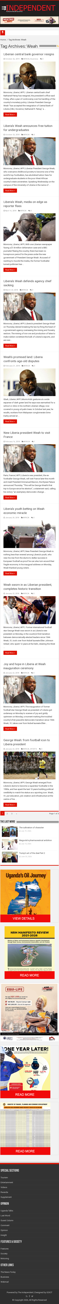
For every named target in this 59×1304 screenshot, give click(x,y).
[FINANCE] (25, 1128)
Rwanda (4, 1192)
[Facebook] (29, 1296)
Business (34, 59)
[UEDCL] (25, 1071)
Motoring (5, 1258)
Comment (5, 1225)
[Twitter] (32, 1296)
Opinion (4, 1230)
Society (4, 1253)
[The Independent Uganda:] (29, 8)
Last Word (5, 1215)
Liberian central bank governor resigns (28, 54)
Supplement (6, 1197)
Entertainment (7, 1182)
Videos (4, 1187)
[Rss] (26, 1296)
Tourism (4, 1177)
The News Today (8, 1272)
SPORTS (33, 749)
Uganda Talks (7, 1210)
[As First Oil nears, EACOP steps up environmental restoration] (6, 31)
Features (4, 1249)
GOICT (49, 1292)
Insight (4, 1235)
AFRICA (26, 59)
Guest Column (7, 1220)
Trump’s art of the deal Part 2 (32, 853)
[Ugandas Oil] (25, 896)
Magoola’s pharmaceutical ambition (35, 840)
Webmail (5, 1282)
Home (3, 40)
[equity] (29, 1012)
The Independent (25, 1292)
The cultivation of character (31, 827)
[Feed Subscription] (58, 46)
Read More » (10, 114)
